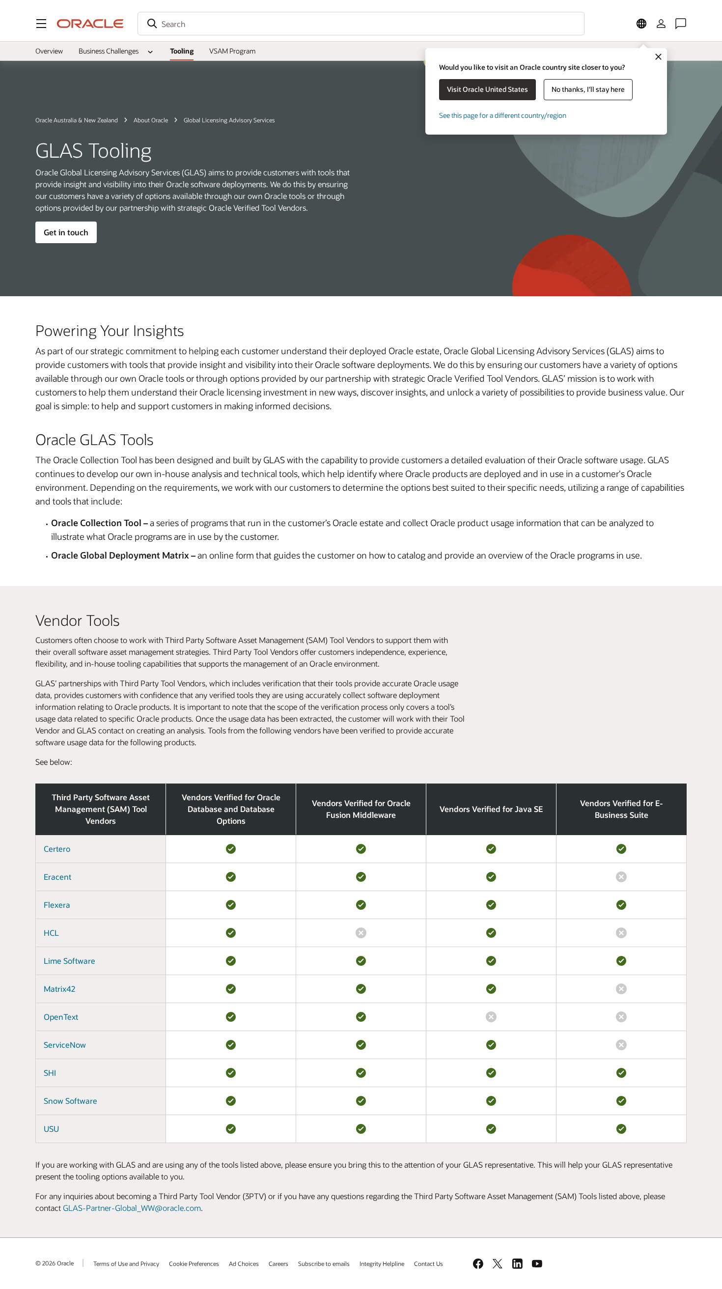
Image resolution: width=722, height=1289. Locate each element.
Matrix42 (59, 988)
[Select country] (641, 23)
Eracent (57, 876)
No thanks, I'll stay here (588, 89)
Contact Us (428, 1263)
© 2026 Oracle (54, 1263)
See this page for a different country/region (502, 115)
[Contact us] (681, 23)
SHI (50, 1072)
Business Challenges (109, 51)
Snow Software (70, 1100)
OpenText (61, 1016)
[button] (41, 23)
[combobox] (361, 23)
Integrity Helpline (382, 1263)
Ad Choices (244, 1263)
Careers (278, 1263)
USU (51, 1128)
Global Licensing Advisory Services (229, 120)
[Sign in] (661, 23)
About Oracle (151, 120)
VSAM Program (232, 51)
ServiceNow (65, 1044)
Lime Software (69, 960)
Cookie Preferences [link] (194, 1263)
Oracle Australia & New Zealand (76, 120)
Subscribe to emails (324, 1263)
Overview (49, 51)
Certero (57, 848)
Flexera (57, 904)
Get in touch (66, 232)
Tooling (182, 51)
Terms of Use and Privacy (126, 1263)
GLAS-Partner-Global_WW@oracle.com (132, 1208)
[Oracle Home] (90, 23)
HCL (51, 932)
